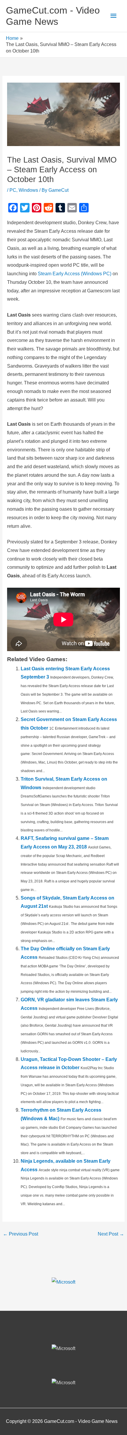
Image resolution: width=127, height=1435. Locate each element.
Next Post (111, 1233)
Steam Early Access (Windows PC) (74, 273)
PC (12, 190)
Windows (28, 190)
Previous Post (20, 1233)
